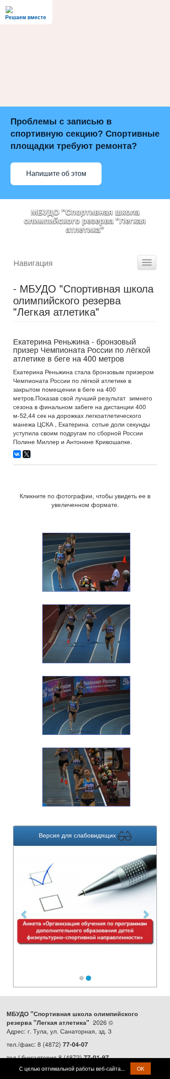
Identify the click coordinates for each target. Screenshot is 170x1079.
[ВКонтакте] (17, 454)
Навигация (33, 262)
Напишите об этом (56, 173)
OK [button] (140, 1068)
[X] (27, 454)
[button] (24, 910)
